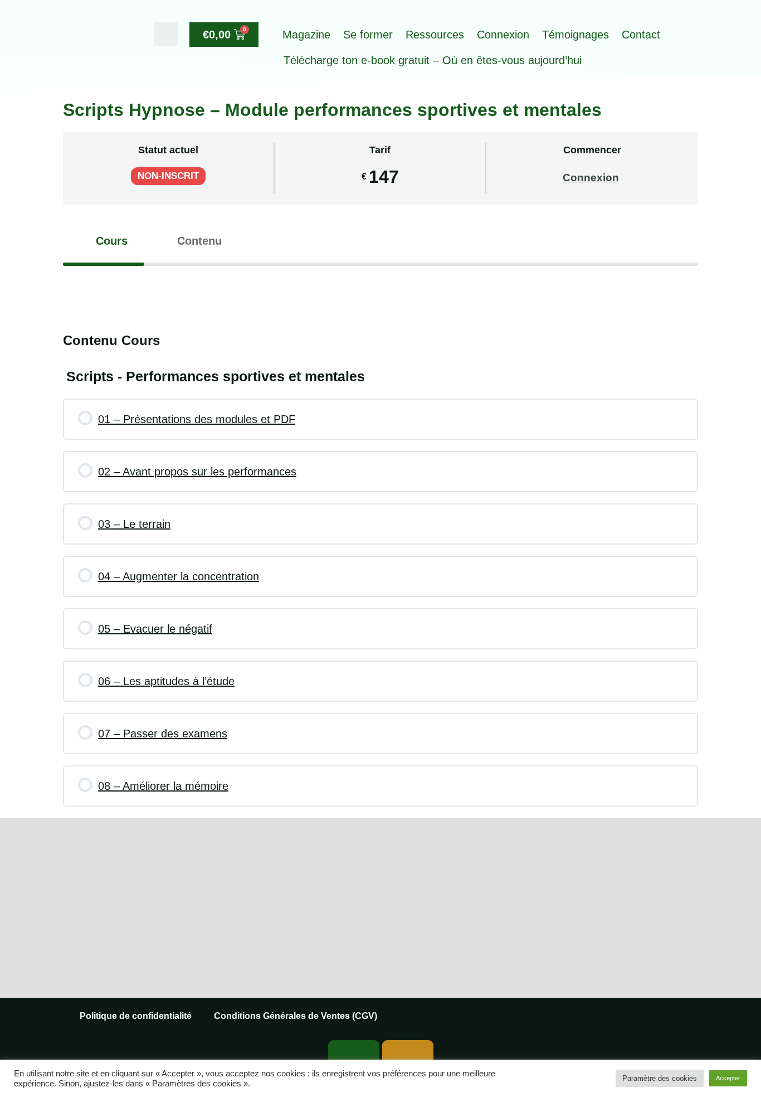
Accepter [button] (728, 1078)
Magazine (306, 34)
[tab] (103, 241)
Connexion (503, 34)
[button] (166, 34)
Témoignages (575, 34)
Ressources (435, 34)
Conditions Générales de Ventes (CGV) (295, 1016)
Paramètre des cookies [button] (659, 1078)
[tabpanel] (380, 288)
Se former (368, 34)
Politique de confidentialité (136, 1016)
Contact (641, 34)
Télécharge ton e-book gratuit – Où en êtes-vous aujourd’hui (433, 60)
